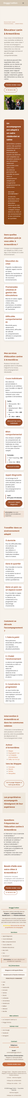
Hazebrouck (6, 1003)
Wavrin (10, 769)
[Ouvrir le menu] (23, 3)
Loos (4, 982)
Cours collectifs (7, 944)
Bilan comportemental (9, 942)
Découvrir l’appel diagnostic (14, 503)
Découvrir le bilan (13, 467)
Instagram (6, 1036)
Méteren (5, 1009)
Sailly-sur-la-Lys (13, 759)
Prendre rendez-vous (13, 85)
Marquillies (11, 773)
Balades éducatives (8, 947)
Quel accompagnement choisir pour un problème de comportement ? (13, 848)
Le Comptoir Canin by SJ (10, 1019)
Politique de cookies (12, 1083)
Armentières (6, 1001)
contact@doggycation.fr (14, 1052)
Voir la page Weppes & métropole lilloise (14, 783)
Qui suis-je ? (6, 956)
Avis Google (6, 1030)
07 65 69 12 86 (11, 90)
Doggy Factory (7, 1022)
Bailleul (4, 1006)
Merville (5, 1011)
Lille (4, 985)
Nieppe (10, 751)
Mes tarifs (5, 950)
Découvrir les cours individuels (14, 422)
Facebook (5, 1033)
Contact (9, 1077)
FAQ (4, 953)
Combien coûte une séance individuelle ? (11, 843)
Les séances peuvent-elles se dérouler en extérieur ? (13, 839)
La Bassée (5, 998)
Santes (10, 771)
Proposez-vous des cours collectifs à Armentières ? (13, 854)
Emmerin (5, 990)
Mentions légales (16, 1077)
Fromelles (11, 767)
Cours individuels (7, 939)
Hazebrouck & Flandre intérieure (14, 975)
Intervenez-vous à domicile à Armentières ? (14, 835)
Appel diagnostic (7, 936)
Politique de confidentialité (14, 1080)
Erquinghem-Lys (13, 753)
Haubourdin (6, 987)
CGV (20, 1083)
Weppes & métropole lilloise (14, 970)
